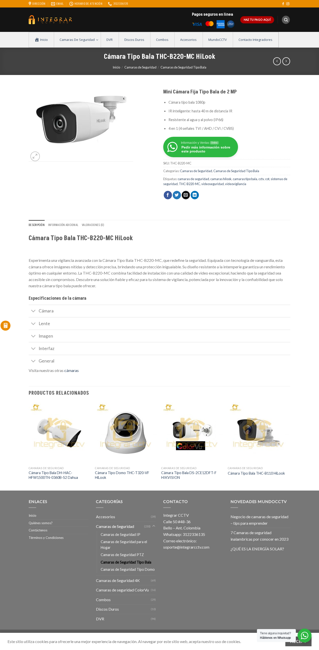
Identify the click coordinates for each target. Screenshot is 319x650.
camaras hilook (221, 179)
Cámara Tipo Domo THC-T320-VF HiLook (122, 475)
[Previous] (29, 446)
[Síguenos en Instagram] (287, 4)
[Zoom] (35, 156)
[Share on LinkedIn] (195, 195)
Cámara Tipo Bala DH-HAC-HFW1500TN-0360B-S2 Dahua (53, 475)
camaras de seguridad (193, 179)
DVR (100, 618)
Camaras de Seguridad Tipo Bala (183, 67)
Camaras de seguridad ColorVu (122, 589)
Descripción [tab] (37, 225)
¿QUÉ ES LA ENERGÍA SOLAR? (257, 548)
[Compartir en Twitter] (177, 195)
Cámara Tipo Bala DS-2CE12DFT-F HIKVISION (189, 475)
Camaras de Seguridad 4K (118, 580)
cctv (261, 179)
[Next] (289, 446)
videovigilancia (235, 184)
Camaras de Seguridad (140, 67)
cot (267, 179)
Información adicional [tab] (63, 225)
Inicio (116, 67)
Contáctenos (38, 530)
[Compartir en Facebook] (168, 195)
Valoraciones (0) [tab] (93, 225)
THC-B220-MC (189, 184)
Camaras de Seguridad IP (120, 534)
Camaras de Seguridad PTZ (122, 555)
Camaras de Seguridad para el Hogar (124, 545)
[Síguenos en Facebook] (283, 4)
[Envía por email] (186, 195)
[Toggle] (33, 311)
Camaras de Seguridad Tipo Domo (128, 569)
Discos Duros (107, 609)
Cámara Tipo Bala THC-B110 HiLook (256, 473)
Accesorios (105, 516)
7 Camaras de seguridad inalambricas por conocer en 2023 (259, 535)
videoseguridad (212, 184)
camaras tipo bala (245, 179)
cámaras (71, 370)
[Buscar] (286, 20)
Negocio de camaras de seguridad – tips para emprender (259, 519)
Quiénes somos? (41, 523)
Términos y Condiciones (46, 538)
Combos (103, 599)
